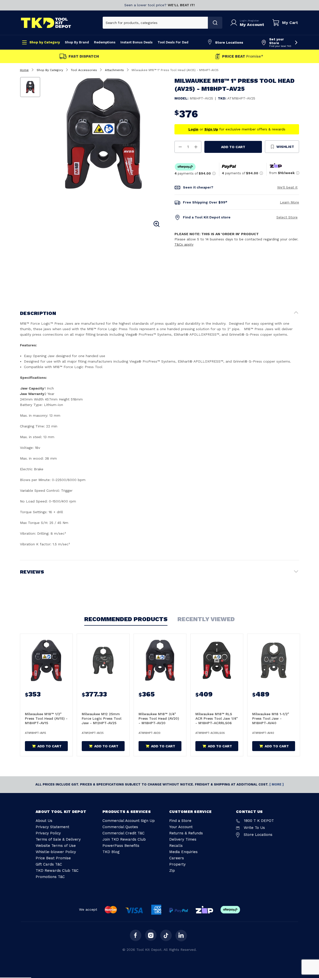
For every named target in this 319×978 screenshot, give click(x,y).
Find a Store (180, 820)
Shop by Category (44, 42)
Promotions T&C (50, 877)
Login (243, 20)
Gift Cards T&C (49, 864)
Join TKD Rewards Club (124, 839)
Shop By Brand (77, 42)
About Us (44, 820)
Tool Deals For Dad (173, 42)
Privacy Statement (52, 827)
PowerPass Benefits (120, 845)
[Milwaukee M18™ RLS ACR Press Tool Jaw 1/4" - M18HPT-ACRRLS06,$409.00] (216, 660)
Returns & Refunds (186, 833)
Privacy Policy (48, 833)
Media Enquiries (183, 852)
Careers (176, 858)
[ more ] (276, 784)
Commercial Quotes (120, 827)
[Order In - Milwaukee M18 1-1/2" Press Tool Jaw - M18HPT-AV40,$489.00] (273, 660)
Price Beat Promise (53, 858)
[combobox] (155, 23)
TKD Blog (111, 852)
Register (253, 20)
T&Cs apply (183, 244)
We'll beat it (287, 187)
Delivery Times (182, 839)
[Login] (235, 23)
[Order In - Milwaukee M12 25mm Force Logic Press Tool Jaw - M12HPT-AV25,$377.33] (103, 660)
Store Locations (229, 42)
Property (177, 864)
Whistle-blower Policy (56, 852)
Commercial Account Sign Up (128, 820)
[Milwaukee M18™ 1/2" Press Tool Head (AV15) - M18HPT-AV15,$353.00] (46, 660)
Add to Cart (233, 147)
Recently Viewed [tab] (206, 619)
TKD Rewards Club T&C (57, 870)
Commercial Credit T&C (123, 833)
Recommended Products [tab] (125, 619)
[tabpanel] (103, 134)
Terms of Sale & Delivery (58, 839)
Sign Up (211, 129)
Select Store (287, 217)
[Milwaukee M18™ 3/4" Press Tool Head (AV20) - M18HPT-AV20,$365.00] (160, 660)
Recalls (176, 845)
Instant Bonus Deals (136, 42)
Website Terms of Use (56, 845)
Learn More (289, 202)
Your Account (181, 827)
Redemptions (104, 42)
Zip (172, 870)
